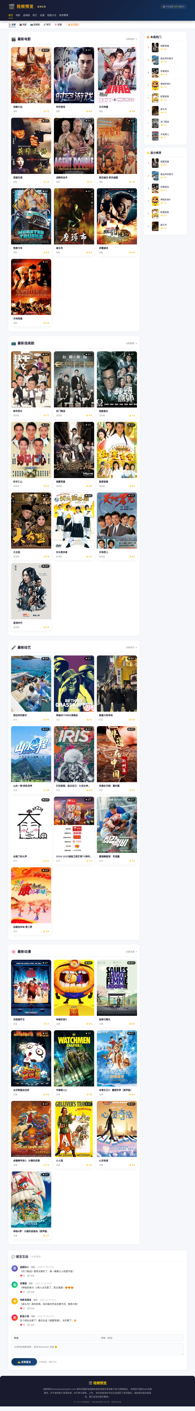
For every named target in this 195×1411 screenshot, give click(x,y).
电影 (18, 15)
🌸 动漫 (58, 24)
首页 (10, 15)
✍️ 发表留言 (24, 1362)
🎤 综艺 (47, 24)
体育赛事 (63, 15)
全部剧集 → (131, 343)
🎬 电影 (23, 24)
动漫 (42, 15)
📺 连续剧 (35, 24)
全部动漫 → (131, 951)
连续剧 (26, 15)
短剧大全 (51, 15)
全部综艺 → (131, 647)
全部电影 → (131, 39)
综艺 (35, 15)
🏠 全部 (12, 24)
